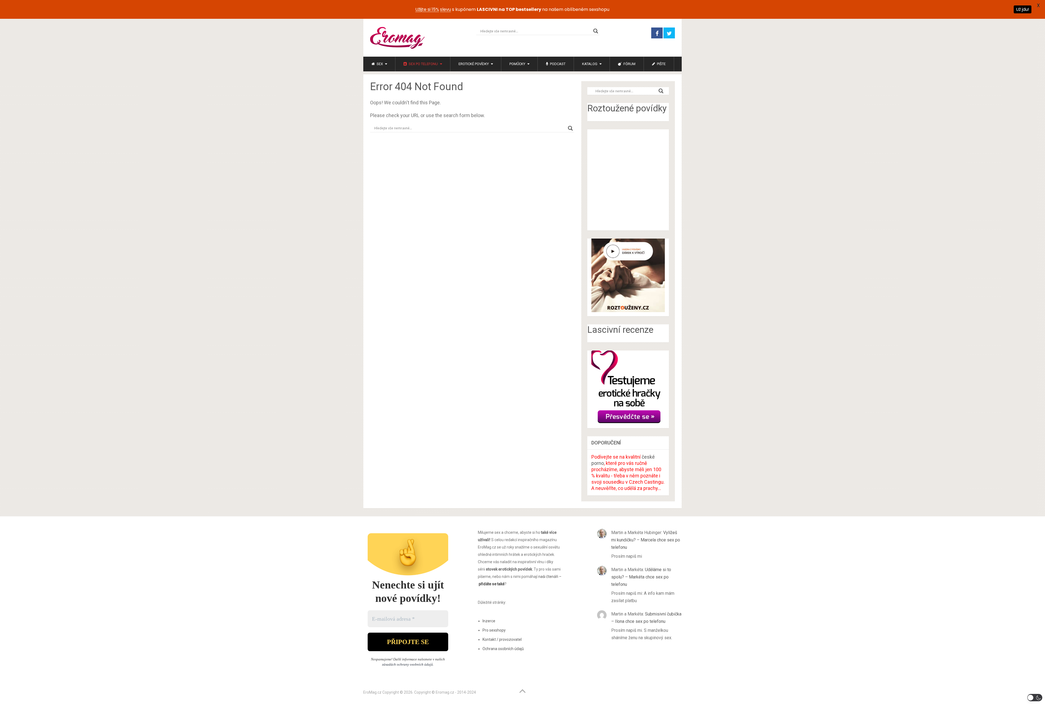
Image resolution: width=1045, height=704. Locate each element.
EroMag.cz (372, 692)
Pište (661, 64)
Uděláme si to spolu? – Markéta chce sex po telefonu (641, 577)
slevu (445, 9)
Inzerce (488, 621)
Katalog (589, 64)
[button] (1034, 697)
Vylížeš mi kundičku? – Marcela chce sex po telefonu (645, 540)
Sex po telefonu (423, 64)
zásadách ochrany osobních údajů (407, 664)
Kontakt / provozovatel (502, 639)
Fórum (629, 64)
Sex (379, 64)
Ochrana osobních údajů (503, 649)
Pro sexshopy (494, 630)
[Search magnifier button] (596, 31)
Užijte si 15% (427, 9)
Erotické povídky (474, 64)
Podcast (557, 64)
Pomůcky (517, 64)
